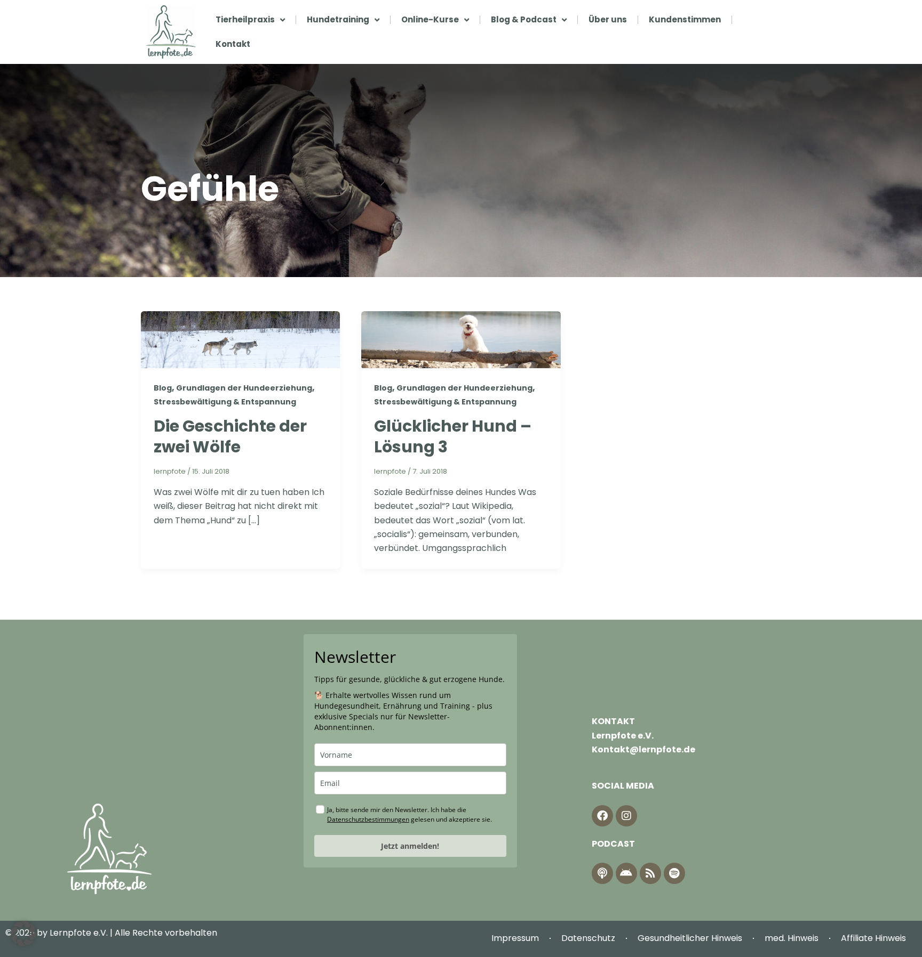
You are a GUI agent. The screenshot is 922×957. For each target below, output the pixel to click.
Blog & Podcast (524, 19)
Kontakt (233, 44)
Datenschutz (588, 938)
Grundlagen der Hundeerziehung (244, 388)
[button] (23, 933)
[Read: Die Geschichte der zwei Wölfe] (240, 339)
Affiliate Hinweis (873, 938)
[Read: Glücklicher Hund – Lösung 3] (460, 339)
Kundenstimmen (685, 19)
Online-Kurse (430, 19)
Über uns (608, 19)
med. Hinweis (791, 938)
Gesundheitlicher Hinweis (690, 938)
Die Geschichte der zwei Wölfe (230, 436)
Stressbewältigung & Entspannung (225, 401)
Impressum (515, 938)
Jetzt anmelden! (410, 846)
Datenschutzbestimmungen (368, 819)
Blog (163, 388)
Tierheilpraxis (245, 19)
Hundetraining (338, 19)
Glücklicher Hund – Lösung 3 (452, 436)
